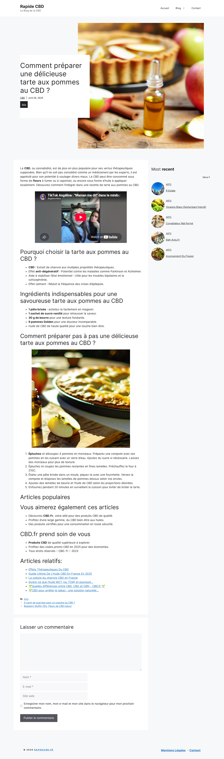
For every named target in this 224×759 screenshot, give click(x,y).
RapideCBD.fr (43, 750)
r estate (170, 190)
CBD (22, 97)
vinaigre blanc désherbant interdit (186, 207)
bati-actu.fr (173, 239)
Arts (24, 104)
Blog (178, 8)
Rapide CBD (32, 6)
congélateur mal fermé (179, 223)
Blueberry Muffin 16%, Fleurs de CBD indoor (48, 606)
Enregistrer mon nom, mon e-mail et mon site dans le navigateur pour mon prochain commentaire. (79, 706)
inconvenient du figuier (180, 256)
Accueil (165, 8)
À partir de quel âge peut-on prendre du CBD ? (49, 602)
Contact (196, 8)
